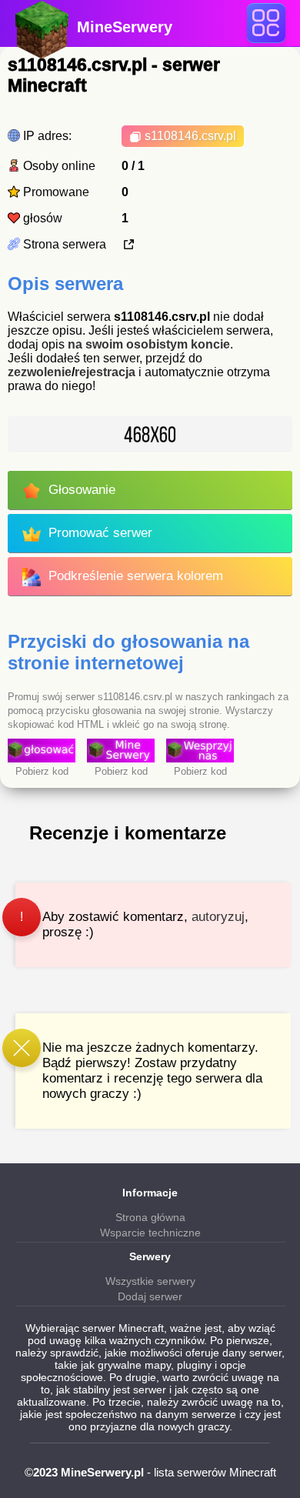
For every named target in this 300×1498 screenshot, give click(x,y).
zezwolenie (40, 372)
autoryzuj (218, 916)
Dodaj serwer (150, 1296)
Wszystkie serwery (150, 1281)
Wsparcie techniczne (150, 1232)
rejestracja (105, 372)
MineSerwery (124, 26)
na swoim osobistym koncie (149, 344)
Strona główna (150, 1217)
